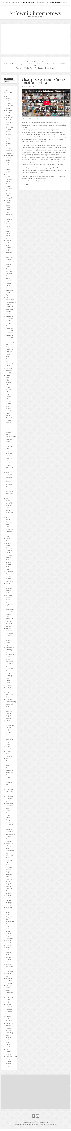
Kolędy (55, 63)
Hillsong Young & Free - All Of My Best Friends (9, 417)
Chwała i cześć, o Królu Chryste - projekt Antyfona (43, 81)
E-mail (32, 86)
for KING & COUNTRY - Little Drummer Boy (9, 321)
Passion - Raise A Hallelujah (9, 753)
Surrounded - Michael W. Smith (10, 980)
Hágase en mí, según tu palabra (9, 370)
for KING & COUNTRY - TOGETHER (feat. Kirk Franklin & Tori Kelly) (10, 342)
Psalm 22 (9, 945)
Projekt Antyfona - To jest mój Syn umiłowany (9, 888)
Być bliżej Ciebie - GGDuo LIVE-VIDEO (9, 205)
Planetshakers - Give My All (10, 798)
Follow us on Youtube (37, 1116)
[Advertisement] (35, 39)
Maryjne (63, 63)
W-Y (48, 63)
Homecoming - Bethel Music (10, 427)
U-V (44, 63)
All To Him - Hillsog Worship (9, 129)
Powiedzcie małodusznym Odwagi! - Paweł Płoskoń (10, 836)
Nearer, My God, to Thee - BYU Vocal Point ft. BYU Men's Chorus (9, 619)
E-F (13, 63)
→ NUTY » (25, 184)
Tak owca (9, 985)
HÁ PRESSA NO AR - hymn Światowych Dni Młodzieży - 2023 (10, 359)
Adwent (19, 68)
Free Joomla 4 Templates (48, 1124)
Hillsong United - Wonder (9, 387)
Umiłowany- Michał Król (10, 999)
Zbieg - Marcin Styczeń (8, 1051)
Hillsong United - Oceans (9, 394)
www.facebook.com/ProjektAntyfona (34, 181)
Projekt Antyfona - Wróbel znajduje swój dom (9, 900)
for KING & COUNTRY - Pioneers (9, 330)
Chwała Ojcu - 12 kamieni (9, 257)
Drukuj (25, 86)
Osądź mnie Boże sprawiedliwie (10, 723)
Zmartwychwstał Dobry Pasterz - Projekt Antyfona (11, 1061)
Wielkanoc (39, 68)
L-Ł (26, 63)
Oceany (8, 685)
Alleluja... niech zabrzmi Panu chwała (9, 143)
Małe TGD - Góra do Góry (9, 458)
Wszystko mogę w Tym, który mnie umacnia (9, 1032)
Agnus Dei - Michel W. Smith (9, 113)
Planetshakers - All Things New (10, 791)
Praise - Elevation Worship (9, 867)
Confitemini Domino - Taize (10, 264)
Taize (35, 65)
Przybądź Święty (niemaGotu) (10, 919)
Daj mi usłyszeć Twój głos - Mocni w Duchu (9, 280)
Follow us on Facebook (33, 1116)
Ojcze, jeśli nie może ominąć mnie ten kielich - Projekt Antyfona (9, 711)
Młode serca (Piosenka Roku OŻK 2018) (9, 588)
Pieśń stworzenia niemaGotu (9, 770)
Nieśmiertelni (10, 647)
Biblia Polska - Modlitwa (9, 186)
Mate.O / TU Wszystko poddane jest (9, 481)
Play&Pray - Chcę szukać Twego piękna (9, 817)
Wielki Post (28, 68)
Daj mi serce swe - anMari (9, 271)
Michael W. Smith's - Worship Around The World (9, 576)
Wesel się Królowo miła (9, 1011)
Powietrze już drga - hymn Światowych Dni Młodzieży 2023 (10, 851)
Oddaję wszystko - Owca (9, 694)
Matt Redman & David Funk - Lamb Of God (9, 531)
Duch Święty (50, 68)
